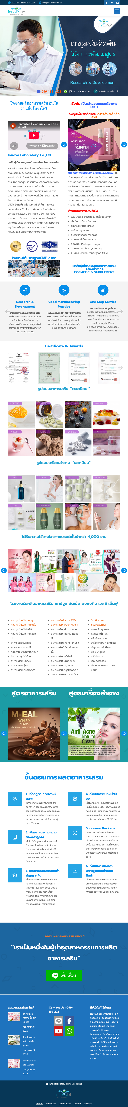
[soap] (21, 516)
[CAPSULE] (78, 442)
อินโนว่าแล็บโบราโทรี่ (99, 1022)
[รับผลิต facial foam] (106, 488)
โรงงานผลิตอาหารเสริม (101, 1014)
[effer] (106, 442)
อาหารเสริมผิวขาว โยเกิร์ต (64, 625)
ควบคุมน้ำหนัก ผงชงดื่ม (23, 625)
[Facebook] (69, 1021)
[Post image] (14, 1016)
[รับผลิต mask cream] (78, 516)
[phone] (69, 1031)
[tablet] (49, 414)
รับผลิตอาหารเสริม (110, 1018)
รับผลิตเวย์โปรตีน (99, 1038)
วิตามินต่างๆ (97, 620)
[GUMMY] (106, 414)
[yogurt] (21, 442)
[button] (64, 144)
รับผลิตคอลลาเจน (111, 1034)
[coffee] (78, 414)
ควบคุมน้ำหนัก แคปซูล (22, 620)
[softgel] (21, 414)
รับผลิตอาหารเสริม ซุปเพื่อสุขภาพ (29, 1041)
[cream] (49, 488)
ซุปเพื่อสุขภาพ (98, 625)
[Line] (58, 1021)
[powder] (49, 442)
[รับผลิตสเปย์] (106, 516)
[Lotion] (78, 488)
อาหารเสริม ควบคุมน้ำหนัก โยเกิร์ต (29, 1018)
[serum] (21, 488)
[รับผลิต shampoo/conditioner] (49, 516)
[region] (64, 56)
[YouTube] (58, 1031)
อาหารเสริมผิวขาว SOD (63, 620)
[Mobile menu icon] (117, 11)
